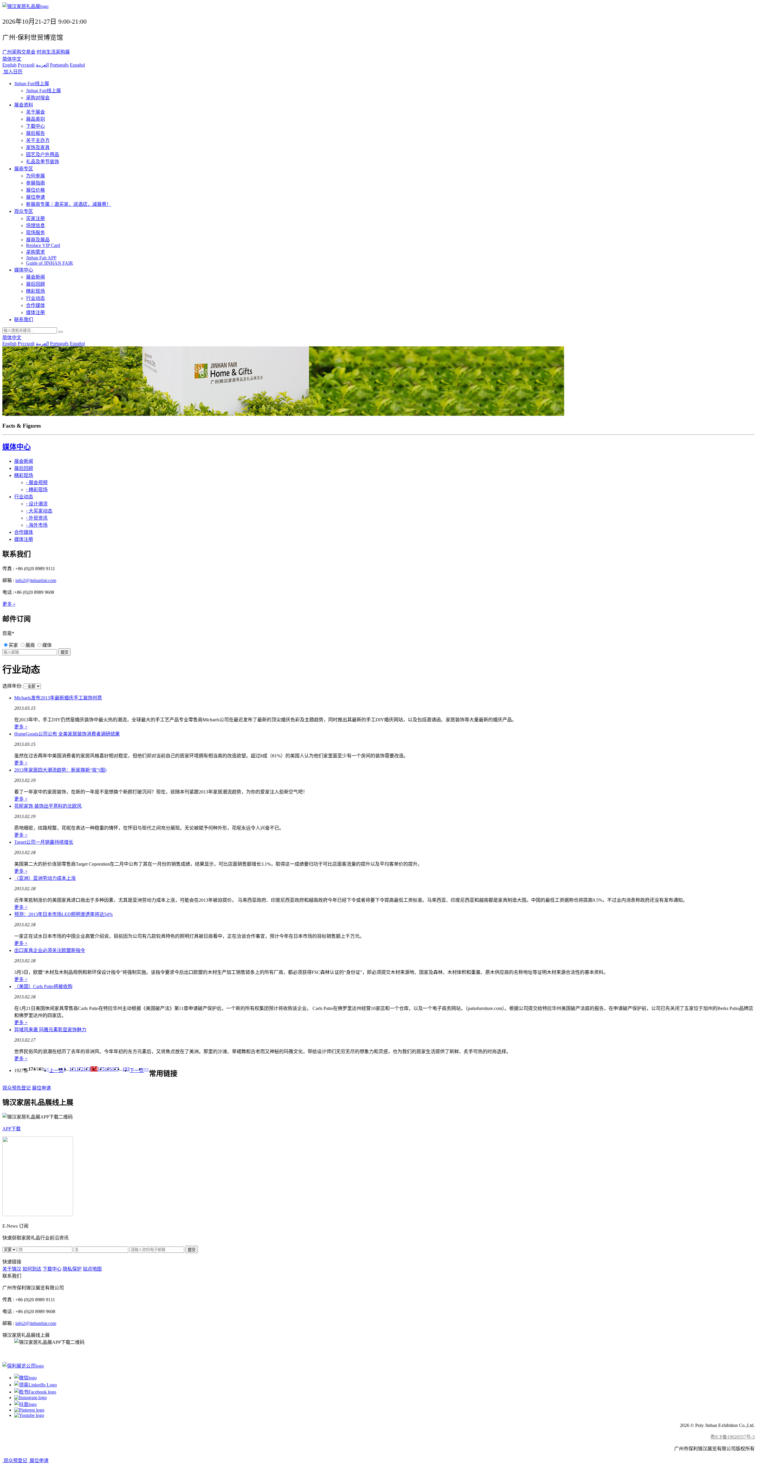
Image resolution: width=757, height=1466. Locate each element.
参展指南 (35, 182)
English (9, 64)
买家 (13, 645)
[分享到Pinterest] (29, 1409)
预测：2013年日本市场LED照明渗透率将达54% (63, 914)
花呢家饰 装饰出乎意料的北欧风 (48, 806)
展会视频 (37, 482)
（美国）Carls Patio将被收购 (43, 986)
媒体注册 (35, 312)
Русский (26, 64)
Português (59, 64)
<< (46, 1068)
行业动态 (35, 298)
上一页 (56, 1070)
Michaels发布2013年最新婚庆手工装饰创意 (58, 697)
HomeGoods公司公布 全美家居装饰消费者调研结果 (67, 733)
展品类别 (35, 119)
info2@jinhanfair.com (35, 580)
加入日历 (12, 71)
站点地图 (92, 1268)
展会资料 (23, 104)
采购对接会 (38, 97)
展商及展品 (38, 239)
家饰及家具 (38, 147)
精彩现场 (35, 291)
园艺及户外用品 (42, 154)
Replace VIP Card (43, 245)
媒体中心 (23, 269)
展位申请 (35, 197)
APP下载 (11, 1128)
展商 (30, 645)
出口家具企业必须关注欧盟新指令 (49, 950)
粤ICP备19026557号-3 (732, 1436)
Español (77, 64)
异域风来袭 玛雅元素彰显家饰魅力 (50, 1029)
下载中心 (35, 126)
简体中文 (11, 59)
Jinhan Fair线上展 (31, 83)
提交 (191, 1249)
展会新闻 (35, 276)
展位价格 (35, 190)
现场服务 (35, 232)
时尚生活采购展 (53, 51)
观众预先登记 (16, 1087)
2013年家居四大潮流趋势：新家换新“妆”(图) (60, 769)
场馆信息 (35, 225)
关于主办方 (38, 140)
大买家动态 (39, 510)
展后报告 (35, 133)
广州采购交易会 (18, 51)
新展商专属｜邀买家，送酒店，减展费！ (68, 204)
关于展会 (35, 111)
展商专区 (23, 168)
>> (146, 1068)
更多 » (8, 604)
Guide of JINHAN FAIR (49, 263)
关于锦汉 (11, 1268)
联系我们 (23, 319)
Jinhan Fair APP (41, 257)
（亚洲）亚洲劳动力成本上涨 (45, 878)
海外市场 (37, 525)
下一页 (137, 1070)
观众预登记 (14, 1460)
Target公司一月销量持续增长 (43, 842)
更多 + (21, 726)
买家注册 (35, 218)
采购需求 (35, 252)
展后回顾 (35, 284)
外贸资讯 (37, 518)
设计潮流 (37, 503)
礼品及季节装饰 (42, 161)
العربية (42, 64)
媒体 (47, 645)
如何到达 (31, 1268)
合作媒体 (35, 305)
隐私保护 (72, 1268)
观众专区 (23, 211)
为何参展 (35, 175)
